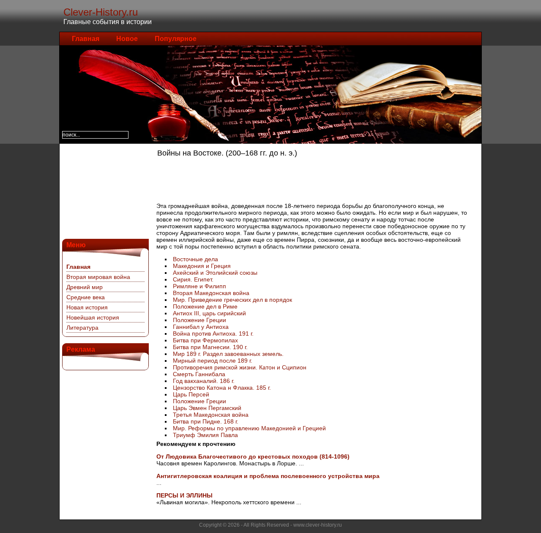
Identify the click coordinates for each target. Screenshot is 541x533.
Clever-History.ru (100, 12)
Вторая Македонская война (211, 293)
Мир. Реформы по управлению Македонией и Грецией (249, 428)
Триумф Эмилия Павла (205, 435)
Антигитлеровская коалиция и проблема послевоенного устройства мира (268, 476)
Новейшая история (92, 317)
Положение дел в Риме (205, 306)
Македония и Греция (202, 265)
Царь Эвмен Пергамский (207, 408)
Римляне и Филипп (199, 286)
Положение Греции (199, 320)
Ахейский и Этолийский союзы (215, 272)
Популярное (176, 38)
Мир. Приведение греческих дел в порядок (232, 299)
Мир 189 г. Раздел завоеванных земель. (228, 353)
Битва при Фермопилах (205, 340)
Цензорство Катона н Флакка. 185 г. (222, 387)
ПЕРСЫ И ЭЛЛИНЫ (184, 495)
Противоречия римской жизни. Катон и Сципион (239, 367)
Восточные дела (195, 259)
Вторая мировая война (98, 276)
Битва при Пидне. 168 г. (205, 421)
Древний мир (84, 287)
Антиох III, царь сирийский (209, 313)
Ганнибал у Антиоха (201, 326)
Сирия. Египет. (193, 279)
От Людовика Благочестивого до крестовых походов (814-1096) (253, 456)
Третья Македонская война (211, 414)
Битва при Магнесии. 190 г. (210, 347)
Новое (127, 38)
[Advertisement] (104, 190)
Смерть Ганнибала (199, 374)
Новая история (87, 307)
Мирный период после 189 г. (212, 360)
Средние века (85, 297)
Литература (82, 327)
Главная (85, 38)
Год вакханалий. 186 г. (204, 380)
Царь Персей (191, 394)
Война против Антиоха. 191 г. (213, 333)
